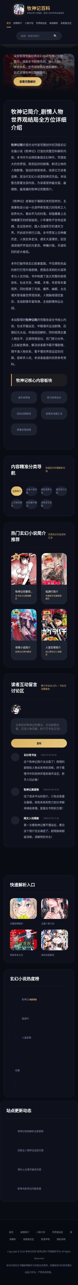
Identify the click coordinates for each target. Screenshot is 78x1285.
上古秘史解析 (16, 504)
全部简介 (16, 491)
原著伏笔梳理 (24, 429)
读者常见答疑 (46, 504)
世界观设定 (41, 23)
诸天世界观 (24, 397)
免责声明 (45, 1239)
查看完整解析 (27, 81)
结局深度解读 (24, 413)
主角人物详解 (31, 491)
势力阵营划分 (54, 397)
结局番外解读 (31, 504)
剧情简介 (17, 23)
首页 (9, 23)
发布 (39, 743)
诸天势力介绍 (61, 491)
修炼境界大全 (46, 491)
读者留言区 (66, 23)
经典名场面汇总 (54, 413)
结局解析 (53, 23)
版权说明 (61, 1239)
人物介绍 (29, 23)
